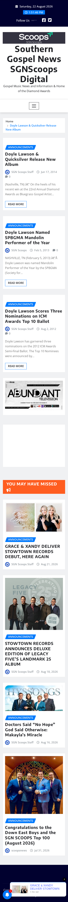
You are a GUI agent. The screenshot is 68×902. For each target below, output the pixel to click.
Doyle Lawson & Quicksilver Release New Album (30, 159)
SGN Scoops (19, 250)
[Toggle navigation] (34, 105)
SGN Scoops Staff (22, 172)
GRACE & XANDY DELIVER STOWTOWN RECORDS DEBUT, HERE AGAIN (32, 551)
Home (9, 121)
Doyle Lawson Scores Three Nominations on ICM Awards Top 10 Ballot (33, 316)
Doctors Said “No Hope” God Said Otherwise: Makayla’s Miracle (30, 729)
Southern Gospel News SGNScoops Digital (34, 64)
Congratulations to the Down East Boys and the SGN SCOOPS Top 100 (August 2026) (30, 835)
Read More (16, 204)
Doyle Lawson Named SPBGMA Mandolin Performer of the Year (27, 237)
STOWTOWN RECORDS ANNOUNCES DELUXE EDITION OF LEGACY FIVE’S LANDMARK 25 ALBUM (29, 654)
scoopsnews (19, 850)
